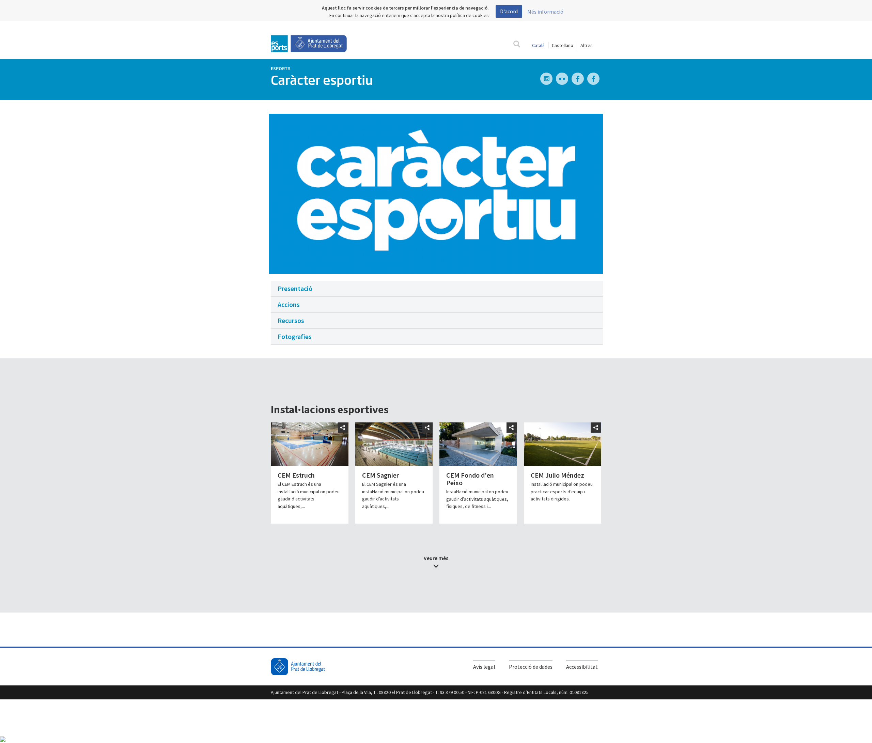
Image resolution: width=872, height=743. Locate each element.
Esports (281, 68)
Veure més (436, 558)
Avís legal (484, 666)
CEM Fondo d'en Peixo (470, 479)
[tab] (437, 289)
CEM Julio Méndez (557, 475)
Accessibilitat (582, 666)
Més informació (545, 11)
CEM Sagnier (380, 475)
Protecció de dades (530, 666)
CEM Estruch (296, 475)
